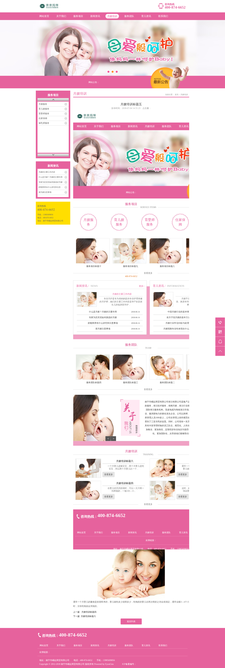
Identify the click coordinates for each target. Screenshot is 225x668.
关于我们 (61, 16)
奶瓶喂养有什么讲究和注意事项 (51, 187)
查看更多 (148, 273)
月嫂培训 (112, 16)
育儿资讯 (146, 16)
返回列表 (131, 621)
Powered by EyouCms (104, 664)
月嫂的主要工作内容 (47, 172)
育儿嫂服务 (44, 109)
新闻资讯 (95, 16)
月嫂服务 (43, 104)
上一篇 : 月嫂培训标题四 (84, 612)
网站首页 (44, 16)
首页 (176, 95)
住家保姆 (43, 118)
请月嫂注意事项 (45, 192)
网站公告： (93, 82)
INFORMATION (175, 286)
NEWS (94, 286)
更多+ (141, 286)
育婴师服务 (44, 113)
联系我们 (163, 16)
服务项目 (78, 16)
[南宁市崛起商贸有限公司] (70, 8)
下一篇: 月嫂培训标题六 (84, 616)
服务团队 (129, 16)
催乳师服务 (44, 123)
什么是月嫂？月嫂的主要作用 (50, 177)
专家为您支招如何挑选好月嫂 (50, 182)
